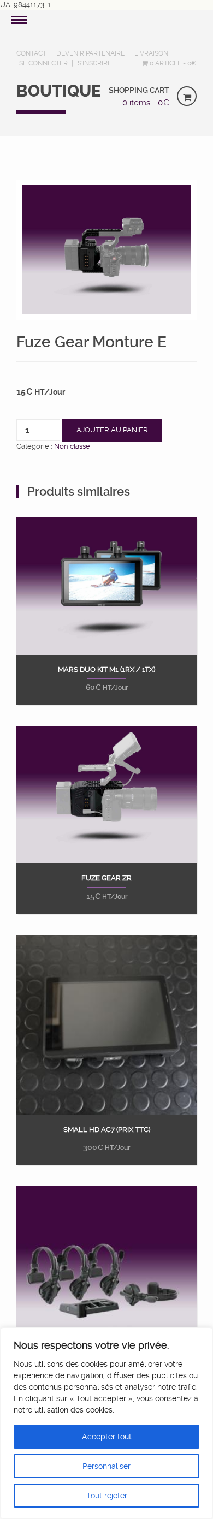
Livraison (151, 53)
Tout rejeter (106, 1495)
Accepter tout (107, 1436)
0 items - (145, 103)
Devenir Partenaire (90, 53)
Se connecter (43, 63)
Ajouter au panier (112, 430)
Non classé (72, 446)
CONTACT (31, 53)
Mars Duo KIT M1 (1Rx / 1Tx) (106, 670)
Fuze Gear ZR (106, 878)
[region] (106, 1423)
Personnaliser (106, 1466)
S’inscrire (94, 63)
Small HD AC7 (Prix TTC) (106, 1130)
